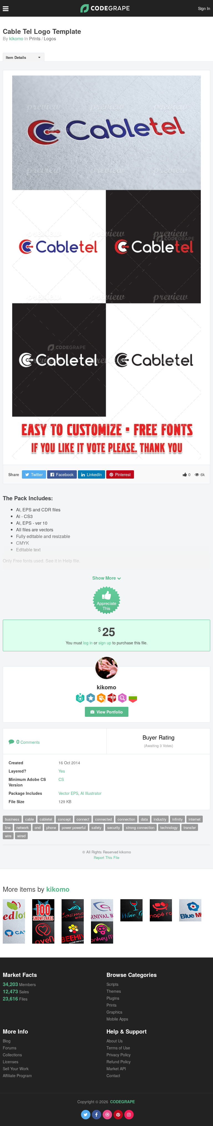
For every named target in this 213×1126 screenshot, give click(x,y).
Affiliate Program (17, 1075)
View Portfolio (109, 712)
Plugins (112, 998)
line (8, 827)
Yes (62, 771)
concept (64, 819)
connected (103, 819)
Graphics (114, 1012)
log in (88, 642)
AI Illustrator (91, 793)
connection (126, 819)
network (22, 827)
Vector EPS (68, 793)
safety (97, 827)
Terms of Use (118, 1047)
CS (61, 779)
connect (83, 819)
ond (37, 827)
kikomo (16, 38)
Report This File (106, 857)
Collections (12, 1054)
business (12, 819)
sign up (104, 642)
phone (51, 827)
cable (29, 819)
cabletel (46, 819)
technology (169, 827)
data (144, 819)
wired (21, 835)
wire (8, 835)
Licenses (10, 1061)
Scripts (112, 984)
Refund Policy (118, 1061)
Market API (116, 1068)
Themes (113, 991)
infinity (177, 819)
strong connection (140, 827)
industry (160, 819)
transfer (190, 827)
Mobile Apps (117, 1019)
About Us (114, 1041)
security (113, 827)
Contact (113, 1075)
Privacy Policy (118, 1054)
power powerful (74, 827)
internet (195, 819)
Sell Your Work (16, 1068)
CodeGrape (122, 1101)
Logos (50, 38)
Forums (9, 1047)
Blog (7, 1041)
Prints (34, 38)
